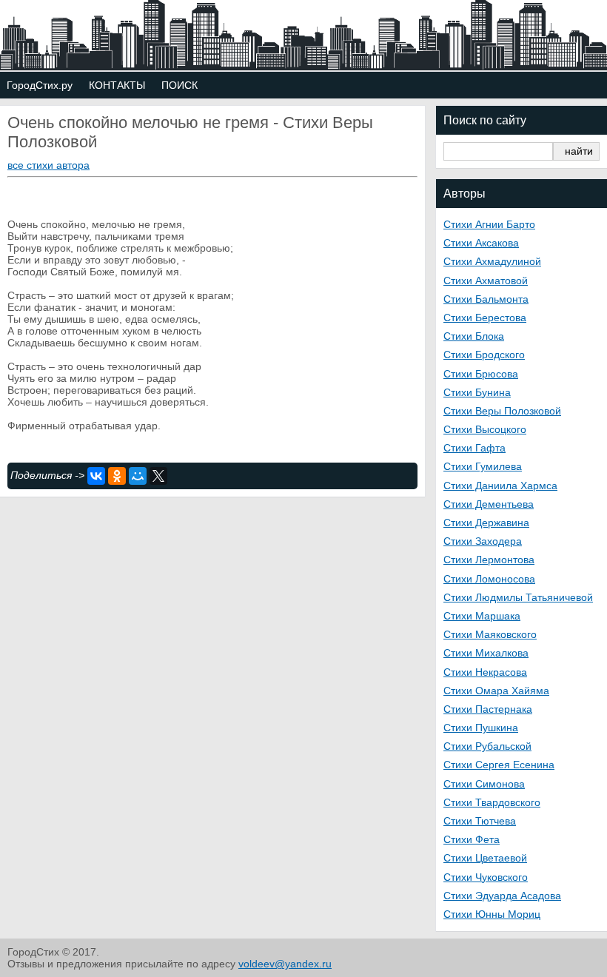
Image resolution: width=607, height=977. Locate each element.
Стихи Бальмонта (486, 299)
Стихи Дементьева (488, 504)
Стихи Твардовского (491, 802)
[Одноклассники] (117, 476)
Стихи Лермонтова (488, 559)
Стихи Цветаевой (485, 858)
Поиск (179, 85)
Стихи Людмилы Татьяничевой (518, 597)
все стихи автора (48, 165)
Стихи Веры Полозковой (502, 411)
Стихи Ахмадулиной (492, 261)
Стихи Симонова (484, 784)
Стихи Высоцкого (484, 429)
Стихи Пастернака (487, 709)
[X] (158, 476)
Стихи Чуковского (485, 877)
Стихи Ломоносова (489, 579)
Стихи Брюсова (480, 374)
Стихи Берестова (484, 317)
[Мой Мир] (138, 476)
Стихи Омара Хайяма (496, 690)
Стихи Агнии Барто (489, 224)
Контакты (117, 85)
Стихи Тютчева (479, 821)
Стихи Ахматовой (485, 280)
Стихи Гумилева (482, 466)
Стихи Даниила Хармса (500, 485)
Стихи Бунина (477, 392)
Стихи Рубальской (487, 746)
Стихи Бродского (484, 354)
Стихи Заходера (482, 541)
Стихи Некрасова (485, 672)
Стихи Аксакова (481, 243)
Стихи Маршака (481, 616)
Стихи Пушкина (480, 727)
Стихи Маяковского (490, 634)
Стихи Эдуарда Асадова (502, 896)
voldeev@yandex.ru (285, 964)
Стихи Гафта (474, 448)
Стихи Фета (471, 839)
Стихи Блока (473, 336)
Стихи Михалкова (486, 653)
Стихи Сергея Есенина (498, 764)
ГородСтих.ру (40, 85)
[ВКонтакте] (96, 476)
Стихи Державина (486, 522)
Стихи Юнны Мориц (491, 914)
